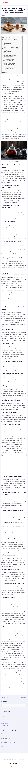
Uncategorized (5, 725)
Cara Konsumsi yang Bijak (7, 60)
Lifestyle (3, 719)
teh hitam (22, 77)
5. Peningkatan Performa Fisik (9, 46)
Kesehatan (4, 15)
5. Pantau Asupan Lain (8, 67)
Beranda (10, 763)
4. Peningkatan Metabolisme (9, 44)
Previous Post (4, 697)
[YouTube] (16, 767)
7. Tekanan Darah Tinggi (8, 57)
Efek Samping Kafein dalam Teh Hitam (10, 48)
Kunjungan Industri (6, 716)
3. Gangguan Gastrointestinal (9, 52)
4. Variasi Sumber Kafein (8, 65)
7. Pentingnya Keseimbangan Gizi (10, 69)
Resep (2, 721)
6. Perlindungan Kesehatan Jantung (11, 47)
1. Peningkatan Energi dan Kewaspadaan (11, 40)
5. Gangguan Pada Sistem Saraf (10, 55)
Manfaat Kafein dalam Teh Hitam (9, 39)
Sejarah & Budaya (5, 723)
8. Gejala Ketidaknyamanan (9, 59)
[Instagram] (14, 767)
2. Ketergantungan (7, 51)
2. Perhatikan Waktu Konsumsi (9, 63)
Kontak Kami (16, 763)
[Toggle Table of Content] (19, 38)
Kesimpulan (4, 72)
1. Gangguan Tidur (7, 50)
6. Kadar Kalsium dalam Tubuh (9, 56)
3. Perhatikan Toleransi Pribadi (9, 64)
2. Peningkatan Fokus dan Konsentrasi (11, 42)
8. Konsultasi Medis (7, 71)
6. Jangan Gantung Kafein (9, 68)
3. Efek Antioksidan (7, 43)
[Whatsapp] (11, 767)
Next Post (24, 697)
